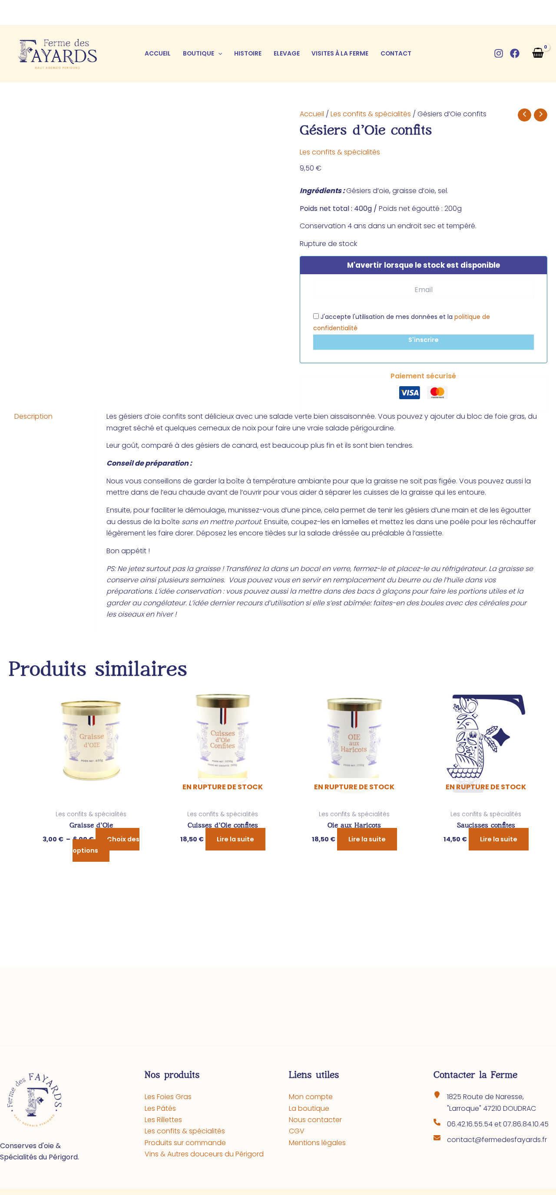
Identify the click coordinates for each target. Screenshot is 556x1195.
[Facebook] (515, 53)
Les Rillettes (163, 1120)
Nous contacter (315, 1120)
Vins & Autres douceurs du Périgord (204, 1154)
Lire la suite (235, 839)
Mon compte (311, 1097)
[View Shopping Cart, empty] (537, 53)
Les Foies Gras (168, 1097)
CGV (296, 1131)
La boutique (309, 1108)
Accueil (312, 114)
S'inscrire (423, 339)
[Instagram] (498, 53)
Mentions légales (317, 1143)
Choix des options (106, 845)
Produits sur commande (185, 1143)
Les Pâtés (160, 1108)
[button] (218, 53)
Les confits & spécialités (371, 114)
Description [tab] (33, 416)
